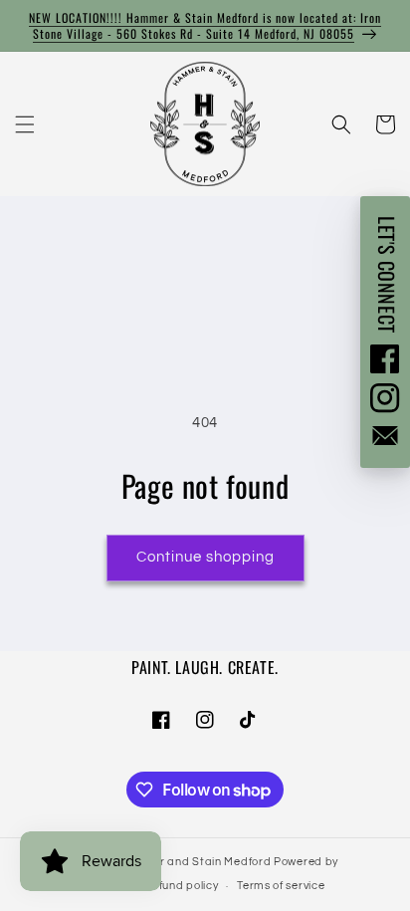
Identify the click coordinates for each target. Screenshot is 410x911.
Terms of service (280, 885)
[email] (385, 435)
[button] (25, 124)
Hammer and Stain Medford (194, 861)
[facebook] (385, 358)
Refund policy (181, 885)
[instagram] (385, 398)
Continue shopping (205, 557)
